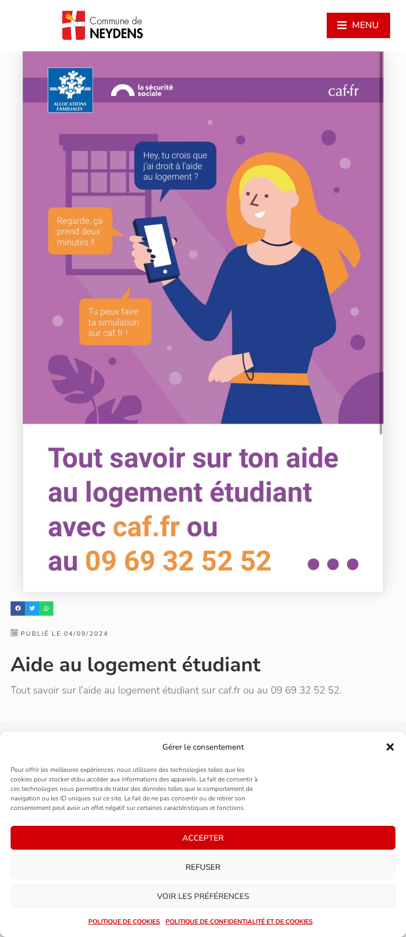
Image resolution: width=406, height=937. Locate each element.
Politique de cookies (124, 921)
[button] (390, 747)
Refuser (203, 867)
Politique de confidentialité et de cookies (239, 921)
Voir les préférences (203, 896)
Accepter (203, 838)
